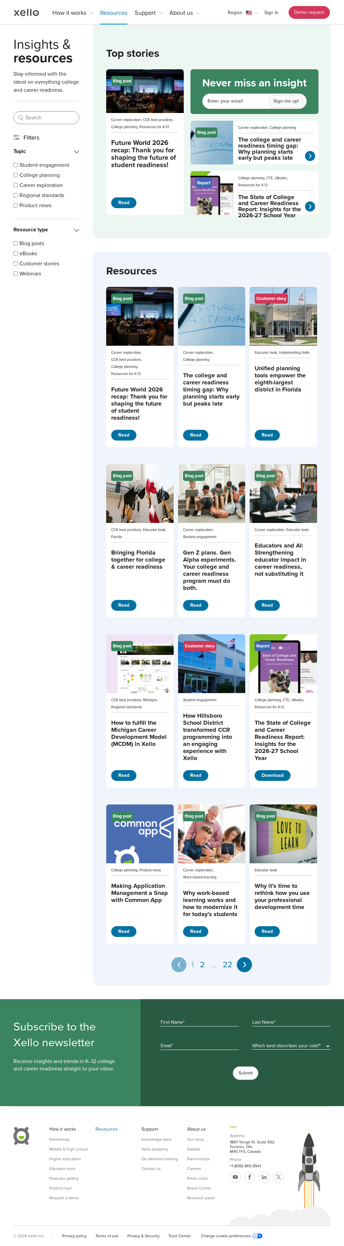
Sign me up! (286, 101)
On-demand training (159, 1159)
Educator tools (62, 1168)
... (214, 965)
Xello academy (154, 1149)
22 (227, 965)
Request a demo (64, 1198)
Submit (246, 1073)
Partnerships (198, 1159)
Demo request (309, 12)
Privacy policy (74, 1236)
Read (123, 202)
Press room (197, 1178)
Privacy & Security (143, 1236)
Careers (194, 1168)
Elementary (59, 1139)
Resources (113, 12)
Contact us (151, 1168)
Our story (195, 1139)
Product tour (60, 1188)
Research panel (201, 1198)
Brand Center (199, 1188)
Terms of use (107, 1236)
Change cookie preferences (226, 1236)
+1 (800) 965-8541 (245, 1166)
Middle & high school (68, 1149)
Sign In (271, 12)
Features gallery (64, 1178)
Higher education (65, 1159)
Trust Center (179, 1236)
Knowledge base (156, 1139)
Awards (194, 1149)
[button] (243, 13)
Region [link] (235, 12)
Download (273, 775)
